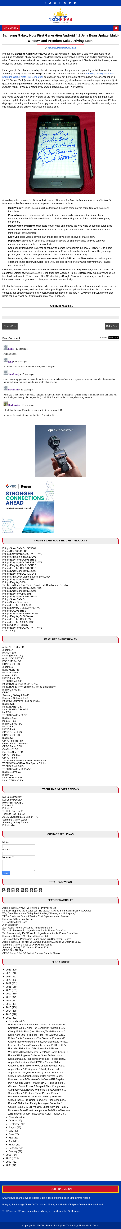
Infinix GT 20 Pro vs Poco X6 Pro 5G (21, 701)
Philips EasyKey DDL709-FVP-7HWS (22, 627)
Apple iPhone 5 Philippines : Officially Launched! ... (35, 1069)
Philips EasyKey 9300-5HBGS (18, 622)
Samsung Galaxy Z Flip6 (15, 698)
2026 (9, 969)
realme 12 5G (9, 718)
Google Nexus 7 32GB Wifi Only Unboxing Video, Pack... (38, 1107)
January (13, 1151)
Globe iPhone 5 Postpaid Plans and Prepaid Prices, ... (36, 1096)
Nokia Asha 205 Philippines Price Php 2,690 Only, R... (36, 1035)
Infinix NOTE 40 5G (12, 706)
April (11, 1141)
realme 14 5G (9, 675)
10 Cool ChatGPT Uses (14, 922)
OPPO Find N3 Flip (12, 740)
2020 (9, 990)
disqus (103, 338)
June (12, 1134)
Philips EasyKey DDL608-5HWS (19, 596)
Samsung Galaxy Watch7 (15, 819)
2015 (9, 1007)
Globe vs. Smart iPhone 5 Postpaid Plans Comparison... (37, 1086)
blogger (113, 338)
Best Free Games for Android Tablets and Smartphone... (37, 1024)
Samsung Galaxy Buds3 (15, 822)
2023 (9, 980)
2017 (9, 1000)
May (11, 1137)
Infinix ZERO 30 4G (12, 780)
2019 (9, 993)
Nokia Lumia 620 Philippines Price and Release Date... (37, 1059)
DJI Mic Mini (8, 825)
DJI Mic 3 (7, 808)
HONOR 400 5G (10, 672)
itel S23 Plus (9, 721)
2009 (9, 1162)
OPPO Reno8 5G (11, 755)
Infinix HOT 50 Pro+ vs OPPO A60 (20, 684)
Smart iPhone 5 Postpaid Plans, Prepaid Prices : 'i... (35, 1093)
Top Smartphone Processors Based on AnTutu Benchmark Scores (36, 939)
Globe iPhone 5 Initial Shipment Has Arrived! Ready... (36, 1076)
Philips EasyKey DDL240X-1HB (19, 573)
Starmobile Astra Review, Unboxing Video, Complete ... (37, 1090)
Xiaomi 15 (7, 667)
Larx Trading (8, 630)
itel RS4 (6, 712)
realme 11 (7, 774)
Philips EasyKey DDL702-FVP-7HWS (22, 554)
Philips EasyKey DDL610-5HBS (19, 565)
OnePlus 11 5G (10, 749)
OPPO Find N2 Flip (12, 950)
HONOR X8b (9, 729)
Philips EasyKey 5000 (14, 582)
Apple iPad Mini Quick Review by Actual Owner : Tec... (36, 1072)
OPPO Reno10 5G (12, 746)
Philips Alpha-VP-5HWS (15, 625)
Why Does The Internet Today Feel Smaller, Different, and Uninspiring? (39, 913)
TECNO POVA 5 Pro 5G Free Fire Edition (24, 760)
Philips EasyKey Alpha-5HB (17, 593)
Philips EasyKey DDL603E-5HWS (20, 613)
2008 (9, 1165)
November (14, 1117)
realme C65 (8, 704)
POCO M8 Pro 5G (11, 661)
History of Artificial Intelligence (18, 919)
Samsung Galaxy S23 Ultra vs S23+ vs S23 (25, 947)
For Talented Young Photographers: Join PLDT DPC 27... (38, 1045)
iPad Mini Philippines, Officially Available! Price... (33, 1048)
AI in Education (10, 925)
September (15, 1124)
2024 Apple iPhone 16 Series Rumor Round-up (27, 927)
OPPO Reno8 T (10, 757)
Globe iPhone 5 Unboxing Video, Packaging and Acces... (38, 1041)
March (12, 1144)
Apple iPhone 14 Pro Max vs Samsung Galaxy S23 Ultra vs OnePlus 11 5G (41, 942)
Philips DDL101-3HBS (14, 610)
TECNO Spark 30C (12, 681)
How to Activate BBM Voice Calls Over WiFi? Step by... (36, 1079)
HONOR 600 (9, 652)
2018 (9, 997)
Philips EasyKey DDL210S (16, 619)
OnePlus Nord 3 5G (12, 752)
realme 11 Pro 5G (11, 772)
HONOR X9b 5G (11, 735)
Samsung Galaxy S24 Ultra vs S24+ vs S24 (25, 936)
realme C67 (8, 738)
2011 (9, 1155)
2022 (9, 983)
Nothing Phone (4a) (12, 655)
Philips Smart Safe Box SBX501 (19, 548)
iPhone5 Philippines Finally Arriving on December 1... (36, 1103)
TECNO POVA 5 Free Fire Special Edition (24, 763)
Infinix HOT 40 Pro (12, 777)
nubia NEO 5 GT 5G (12, 658)
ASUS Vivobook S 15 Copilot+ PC (20, 817)
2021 (9, 987)
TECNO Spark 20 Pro (13, 766)
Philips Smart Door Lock (15, 602)
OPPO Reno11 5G (12, 732)
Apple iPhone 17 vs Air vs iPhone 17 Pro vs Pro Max (29, 908)
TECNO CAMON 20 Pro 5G (16, 769)
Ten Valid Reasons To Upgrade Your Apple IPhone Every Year (34, 930)
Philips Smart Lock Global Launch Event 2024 (26, 576)
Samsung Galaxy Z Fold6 (15, 695)
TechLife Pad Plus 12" (14, 814)
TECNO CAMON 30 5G (14, 715)
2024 (9, 976)
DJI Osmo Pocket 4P (13, 797)
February (14, 1148)
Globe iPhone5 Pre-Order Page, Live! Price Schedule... (37, 1100)
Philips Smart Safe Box (14, 599)
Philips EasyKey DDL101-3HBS (19, 568)
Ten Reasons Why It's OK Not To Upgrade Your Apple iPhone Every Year (40, 933)
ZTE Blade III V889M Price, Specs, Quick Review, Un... (37, 1113)
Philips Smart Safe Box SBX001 (19, 591)
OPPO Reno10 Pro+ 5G (14, 743)
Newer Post (10, 326)
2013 (9, 1014)
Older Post (111, 326)
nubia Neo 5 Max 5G (13, 647)
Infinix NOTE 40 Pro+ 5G (15, 709)
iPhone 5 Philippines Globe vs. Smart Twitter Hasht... (35, 1055)
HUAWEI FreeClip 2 (12, 802)
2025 (9, 973)
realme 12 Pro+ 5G (12, 723)
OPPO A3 (7, 692)
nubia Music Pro (10, 669)
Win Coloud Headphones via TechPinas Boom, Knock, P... (38, 1052)
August (13, 1127)
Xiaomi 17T (8, 650)
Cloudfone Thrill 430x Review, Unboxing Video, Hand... (37, 1065)
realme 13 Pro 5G (11, 689)
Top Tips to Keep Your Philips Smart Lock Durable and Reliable (35, 585)
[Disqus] (60, 381)
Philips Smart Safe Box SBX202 (19, 571)
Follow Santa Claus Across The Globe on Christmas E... (37, 1038)
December (14, 1021)
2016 (9, 1004)
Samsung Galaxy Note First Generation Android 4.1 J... (36, 1028)
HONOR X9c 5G (11, 678)
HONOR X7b (9, 726)
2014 (9, 1011)
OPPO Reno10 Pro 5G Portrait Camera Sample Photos (31, 953)
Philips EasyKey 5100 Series (17, 616)
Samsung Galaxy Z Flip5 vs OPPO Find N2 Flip (27, 944)
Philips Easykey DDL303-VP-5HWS (21, 608)
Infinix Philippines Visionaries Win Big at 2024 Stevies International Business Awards (46, 910)
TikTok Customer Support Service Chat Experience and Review (35, 916)
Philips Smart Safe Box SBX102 (19, 556)
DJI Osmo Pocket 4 (12, 799)
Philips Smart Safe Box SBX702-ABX (22, 588)
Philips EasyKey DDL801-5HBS (19, 559)
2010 (9, 1158)
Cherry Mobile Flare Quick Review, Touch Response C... (37, 1031)
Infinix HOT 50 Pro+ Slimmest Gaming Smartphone (29, 686)
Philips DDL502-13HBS (14, 551)
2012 (9, 1017)
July (11, 1131)
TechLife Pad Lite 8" (12, 811)
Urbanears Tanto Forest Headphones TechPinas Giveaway (39, 1110)
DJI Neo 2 (7, 805)
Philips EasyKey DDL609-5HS (18, 579)
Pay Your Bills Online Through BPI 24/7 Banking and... (36, 1083)
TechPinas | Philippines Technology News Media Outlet (70, 1225)
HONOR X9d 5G (11, 664)
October (13, 1120)
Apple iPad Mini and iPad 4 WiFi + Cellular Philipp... (35, 1062)
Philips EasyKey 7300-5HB (16, 605)
